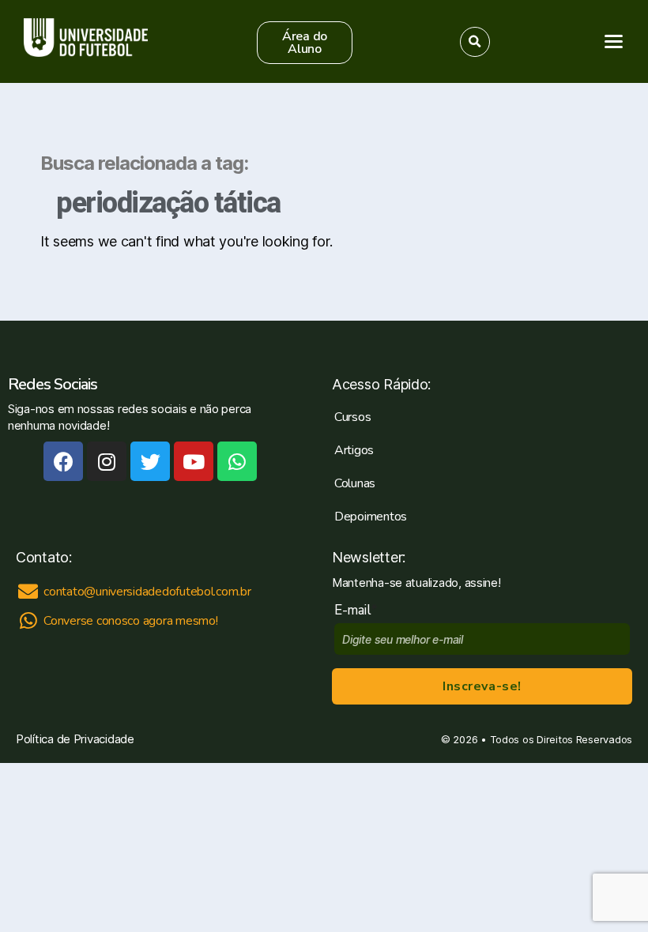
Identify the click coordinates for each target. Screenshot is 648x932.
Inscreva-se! (482, 686)
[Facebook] (63, 461)
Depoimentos (370, 516)
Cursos (352, 417)
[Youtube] (193, 461)
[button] (305, 42)
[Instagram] (106, 461)
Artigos (354, 450)
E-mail (356, 610)
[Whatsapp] (237, 461)
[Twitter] (150, 461)
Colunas (354, 483)
